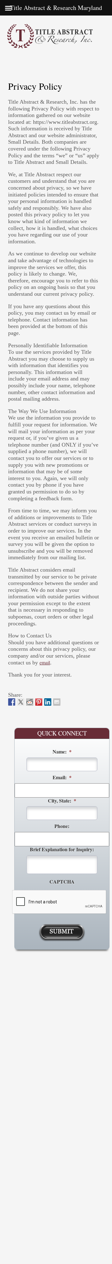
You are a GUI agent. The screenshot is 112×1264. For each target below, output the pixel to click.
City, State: (62, 801)
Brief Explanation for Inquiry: (62, 849)
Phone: (61, 826)
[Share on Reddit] (30, 702)
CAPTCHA (62, 882)
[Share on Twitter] (21, 702)
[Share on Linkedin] (48, 702)
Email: (62, 777)
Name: (62, 752)
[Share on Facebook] (12, 702)
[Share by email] (57, 702)
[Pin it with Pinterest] (39, 702)
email (45, 662)
